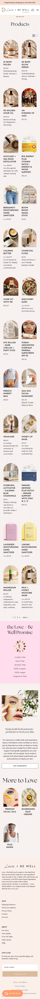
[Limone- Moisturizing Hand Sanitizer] (29, 531)
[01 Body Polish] (10, 49)
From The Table (7, 937)
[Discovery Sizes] (29, 286)
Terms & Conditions (9, 908)
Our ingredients (20, 766)
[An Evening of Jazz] (29, 97)
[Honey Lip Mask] (29, 423)
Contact (5, 914)
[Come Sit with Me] (10, 286)
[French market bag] (10, 378)
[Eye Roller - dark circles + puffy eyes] (10, 329)
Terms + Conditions (20, 982)
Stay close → (20, 974)
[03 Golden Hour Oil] (10, 97)
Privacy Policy (7, 911)
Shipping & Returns (8, 904)
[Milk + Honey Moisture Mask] (29, 574)
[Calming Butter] (10, 237)
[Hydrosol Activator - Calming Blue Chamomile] (10, 472)
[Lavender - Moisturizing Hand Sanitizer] (10, 531)
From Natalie (6, 933)
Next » (25, 617)
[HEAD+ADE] (10, 423)
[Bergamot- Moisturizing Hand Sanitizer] (10, 194)
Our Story (5, 930)
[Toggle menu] (37, 9)
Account (5, 917)
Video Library (6, 940)
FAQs (3, 943)
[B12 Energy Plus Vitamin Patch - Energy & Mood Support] (29, 143)
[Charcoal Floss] (29, 237)
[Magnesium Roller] (10, 574)
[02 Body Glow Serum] (29, 49)
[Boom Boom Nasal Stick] (29, 194)
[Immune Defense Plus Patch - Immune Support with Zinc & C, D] (29, 472)
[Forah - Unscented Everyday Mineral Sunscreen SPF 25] (29, 329)
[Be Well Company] (14, 10)
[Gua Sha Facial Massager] (29, 378)
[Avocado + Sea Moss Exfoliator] (10, 143)
